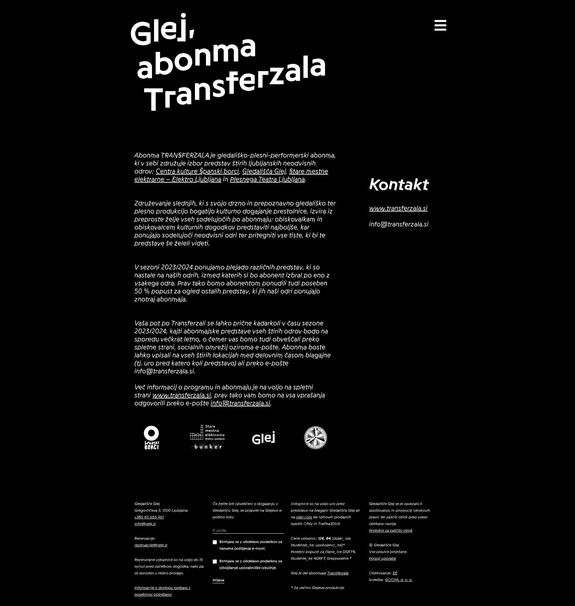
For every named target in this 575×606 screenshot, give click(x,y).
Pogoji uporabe (382, 558)
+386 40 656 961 (149, 517)
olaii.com (304, 517)
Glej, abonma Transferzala (228, 62)
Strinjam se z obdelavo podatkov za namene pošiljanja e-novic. (250, 545)
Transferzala (337, 573)
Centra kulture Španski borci (197, 171)
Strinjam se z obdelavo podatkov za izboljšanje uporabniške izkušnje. (250, 564)
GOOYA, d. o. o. (399, 580)
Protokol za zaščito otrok (391, 530)
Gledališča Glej (264, 171)
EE (395, 573)
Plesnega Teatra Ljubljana (267, 179)
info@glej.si (145, 524)
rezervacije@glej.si (150, 545)
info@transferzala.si (240, 403)
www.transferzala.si (181, 395)
